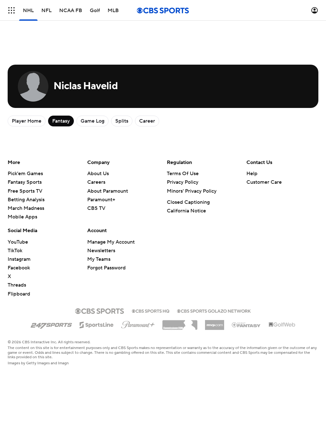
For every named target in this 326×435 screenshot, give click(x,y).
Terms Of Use (183, 173)
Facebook (19, 268)
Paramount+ (101, 199)
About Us (98, 173)
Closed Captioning (188, 202)
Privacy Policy (182, 182)
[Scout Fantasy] (246, 324)
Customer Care (264, 182)
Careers (96, 182)
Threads (17, 285)
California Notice (186, 211)
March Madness (26, 208)
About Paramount (107, 191)
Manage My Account (111, 242)
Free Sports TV (25, 191)
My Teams (98, 259)
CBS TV (96, 208)
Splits (121, 121)
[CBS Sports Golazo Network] (214, 310)
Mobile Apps (22, 217)
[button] (11, 10)
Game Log (92, 121)
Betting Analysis (26, 199)
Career (147, 121)
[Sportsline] (97, 324)
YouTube (18, 242)
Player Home (26, 121)
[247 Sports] (51, 324)
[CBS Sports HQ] (150, 310)
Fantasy (61, 121)
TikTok (15, 250)
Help (252, 173)
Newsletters (101, 250)
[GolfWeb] (282, 325)
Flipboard (19, 294)
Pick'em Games (25, 173)
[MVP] (214, 322)
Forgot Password (106, 268)
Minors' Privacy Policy (191, 191)
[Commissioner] (179, 322)
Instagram (19, 259)
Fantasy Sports (25, 182)
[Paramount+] (138, 323)
